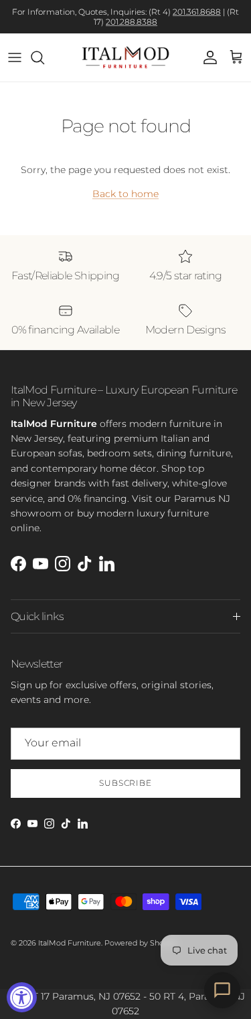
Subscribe (126, 783)
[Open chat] (222, 990)
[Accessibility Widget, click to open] (22, 997)
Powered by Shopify (140, 943)
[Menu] (14, 57)
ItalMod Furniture (69, 943)
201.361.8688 (197, 12)
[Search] (44, 57)
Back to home (125, 194)
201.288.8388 (131, 22)
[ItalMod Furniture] (125, 57)
